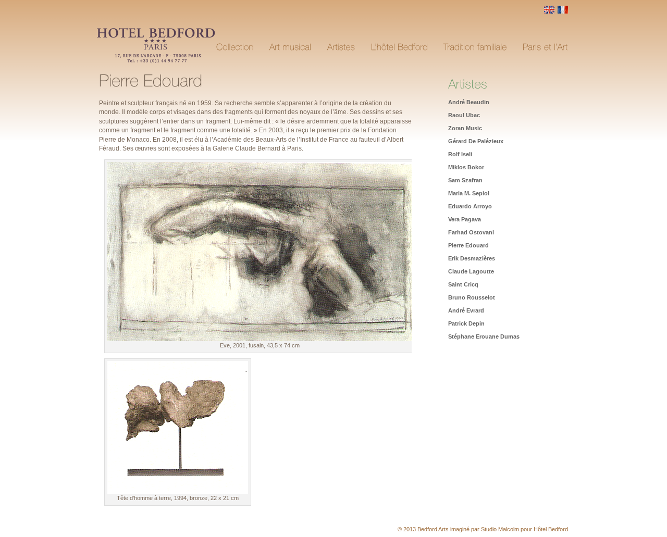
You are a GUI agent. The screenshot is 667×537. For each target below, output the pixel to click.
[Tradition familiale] (475, 47)
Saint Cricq (463, 284)
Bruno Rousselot (471, 297)
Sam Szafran (465, 180)
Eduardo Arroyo (470, 206)
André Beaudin (468, 102)
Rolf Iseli (460, 154)
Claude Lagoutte (471, 271)
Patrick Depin (466, 323)
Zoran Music (465, 128)
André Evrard (466, 310)
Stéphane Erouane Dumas (484, 336)
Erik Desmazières (471, 258)
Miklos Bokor (466, 167)
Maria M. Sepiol (468, 193)
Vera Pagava (464, 219)
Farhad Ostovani (471, 232)
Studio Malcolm (500, 529)
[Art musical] (290, 47)
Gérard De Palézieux (475, 141)
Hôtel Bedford (551, 529)
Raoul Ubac (464, 115)
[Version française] (563, 11)
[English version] (549, 11)
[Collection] (235, 47)
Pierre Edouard (468, 245)
